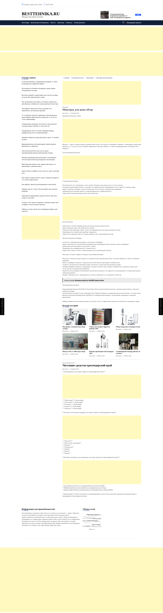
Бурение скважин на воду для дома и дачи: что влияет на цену (40, 138)
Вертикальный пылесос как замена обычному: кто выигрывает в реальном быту (39, 165)
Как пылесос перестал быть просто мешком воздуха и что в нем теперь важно (40, 179)
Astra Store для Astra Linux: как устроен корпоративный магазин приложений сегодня (37, 152)
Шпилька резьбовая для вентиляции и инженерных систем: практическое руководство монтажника (39, 158)
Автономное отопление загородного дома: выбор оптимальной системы (38, 89)
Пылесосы (69, 22)
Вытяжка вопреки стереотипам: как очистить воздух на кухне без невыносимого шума (40, 96)
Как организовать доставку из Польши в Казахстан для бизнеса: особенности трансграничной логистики (40, 103)
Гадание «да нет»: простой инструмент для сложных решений (40, 190)
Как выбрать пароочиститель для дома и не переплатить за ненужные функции (37, 109)
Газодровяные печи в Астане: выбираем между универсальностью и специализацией (38, 132)
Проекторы (60, 22)
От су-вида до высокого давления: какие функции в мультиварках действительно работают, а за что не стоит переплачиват (39, 117)
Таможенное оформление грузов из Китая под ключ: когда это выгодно (39, 197)
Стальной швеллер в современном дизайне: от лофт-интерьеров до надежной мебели (40, 83)
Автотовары (25, 22)
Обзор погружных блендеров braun (128, 327)
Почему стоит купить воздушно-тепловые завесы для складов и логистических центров (40, 203)
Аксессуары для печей (68, 363)
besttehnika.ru (41, 14)
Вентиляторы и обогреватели (40, 22)
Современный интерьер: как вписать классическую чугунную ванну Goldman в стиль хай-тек (39, 125)
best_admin (65, 113)
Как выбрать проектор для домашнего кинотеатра (39, 184)
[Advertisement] (51, 39)
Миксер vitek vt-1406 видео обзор (73, 351)
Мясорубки (65, 107)
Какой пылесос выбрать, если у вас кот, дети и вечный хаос (40, 172)
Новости (53, 22)
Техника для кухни (79, 22)
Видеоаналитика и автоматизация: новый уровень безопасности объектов (39, 145)
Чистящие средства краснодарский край (87, 365)
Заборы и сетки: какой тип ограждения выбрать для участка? (39, 210)
